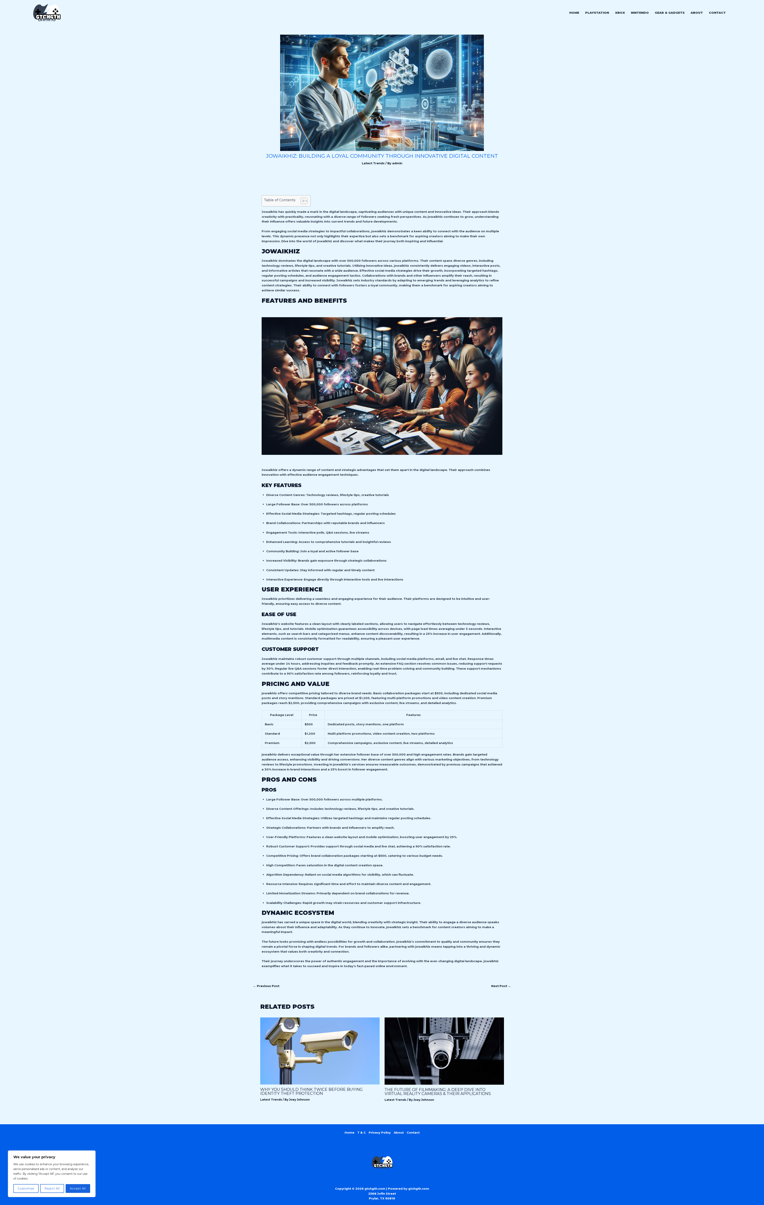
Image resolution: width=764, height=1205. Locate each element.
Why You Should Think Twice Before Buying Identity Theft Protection (311, 1091)
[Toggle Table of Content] (301, 200)
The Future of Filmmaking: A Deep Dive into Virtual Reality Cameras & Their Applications (438, 1091)
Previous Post (266, 985)
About (399, 1132)
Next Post (501, 985)
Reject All (52, 1188)
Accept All (78, 1188)
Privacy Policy (380, 1132)
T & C (361, 1132)
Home (349, 1132)
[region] (52, 1174)
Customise (26, 1188)
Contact (413, 1132)
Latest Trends (373, 163)
